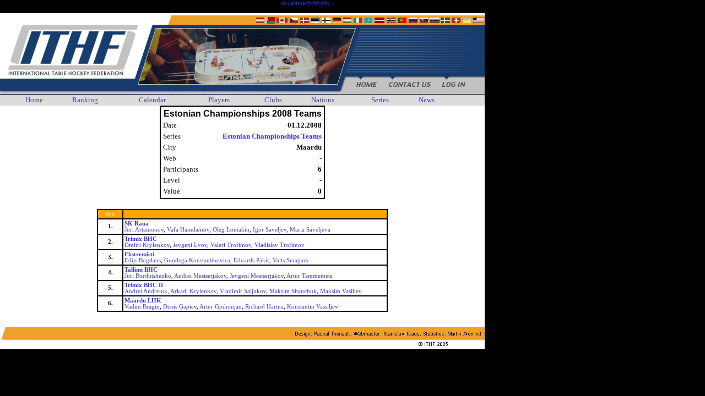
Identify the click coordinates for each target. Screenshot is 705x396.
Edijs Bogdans (142, 260)
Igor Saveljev (269, 230)
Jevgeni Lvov (190, 245)
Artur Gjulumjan (220, 307)
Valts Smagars (290, 260)
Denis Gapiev (180, 307)
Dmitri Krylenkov (147, 245)
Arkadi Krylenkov (193, 291)
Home (34, 100)
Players (219, 100)
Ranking (85, 100)
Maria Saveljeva (310, 230)
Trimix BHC (140, 239)
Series (380, 100)
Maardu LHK (142, 301)
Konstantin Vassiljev (312, 307)
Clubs (273, 100)
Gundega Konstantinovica (197, 260)
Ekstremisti (139, 254)
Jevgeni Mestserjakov (257, 276)
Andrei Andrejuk (145, 291)
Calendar (152, 100)
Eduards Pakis (251, 260)
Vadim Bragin (142, 307)
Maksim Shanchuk (293, 291)
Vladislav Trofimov (279, 245)
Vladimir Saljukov (243, 291)
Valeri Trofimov (230, 245)
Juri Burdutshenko (147, 276)
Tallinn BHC (141, 270)
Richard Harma (264, 307)
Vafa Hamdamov (188, 230)
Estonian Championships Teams (272, 136)
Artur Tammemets (309, 276)
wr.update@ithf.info (305, 3)
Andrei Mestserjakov (200, 276)
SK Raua (136, 224)
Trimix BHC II (143, 285)
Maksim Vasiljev (341, 291)
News (427, 100)
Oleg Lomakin (231, 230)
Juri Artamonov (144, 230)
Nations (322, 100)
